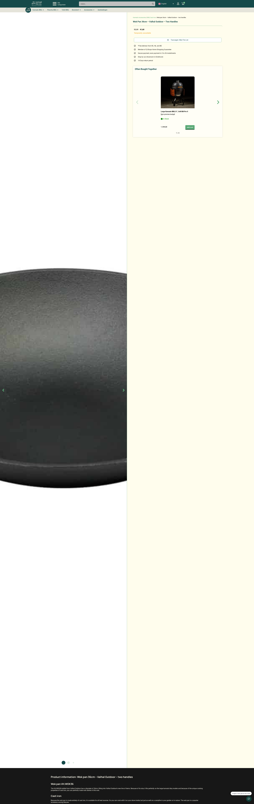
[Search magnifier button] (153, 4)
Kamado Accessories (139, 17)
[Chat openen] (249, 799)
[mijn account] (178, 3)
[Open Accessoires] (94, 10)
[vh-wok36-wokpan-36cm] (63, 390)
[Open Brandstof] (80, 10)
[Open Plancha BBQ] (58, 10)
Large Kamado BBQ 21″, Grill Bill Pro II (174, 111)
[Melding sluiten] (249, 786)
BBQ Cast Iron (151, 17)
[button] (59, 4)
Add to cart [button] (190, 127)
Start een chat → (239, 792)
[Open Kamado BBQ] (43, 10)
